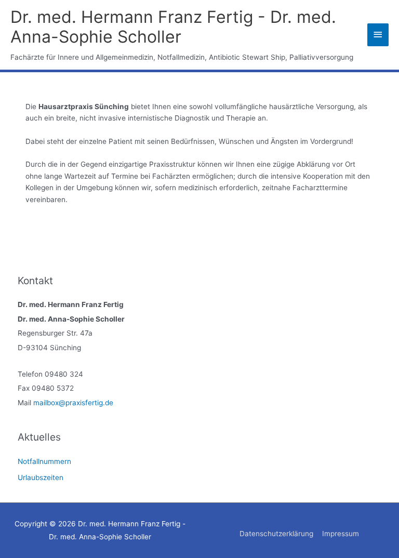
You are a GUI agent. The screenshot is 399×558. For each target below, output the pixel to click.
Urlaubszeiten (40, 477)
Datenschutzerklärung (276, 533)
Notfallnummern (44, 461)
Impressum (340, 533)
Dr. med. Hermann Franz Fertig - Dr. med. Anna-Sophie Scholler (173, 27)
